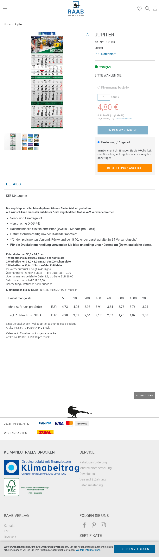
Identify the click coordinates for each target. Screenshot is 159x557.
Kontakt (9, 526)
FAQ (7, 531)
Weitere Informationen (88, 549)
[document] (79, 549)
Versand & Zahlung (93, 479)
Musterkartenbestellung (96, 468)
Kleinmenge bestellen (115, 87)
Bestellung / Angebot (115, 142)
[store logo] (76, 8)
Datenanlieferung (91, 485)
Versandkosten (124, 118)
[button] (30, 141)
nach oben (146, 395)
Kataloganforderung (93, 462)
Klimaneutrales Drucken (29, 452)
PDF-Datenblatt (105, 54)
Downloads (87, 474)
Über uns (10, 537)
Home (7, 24)
